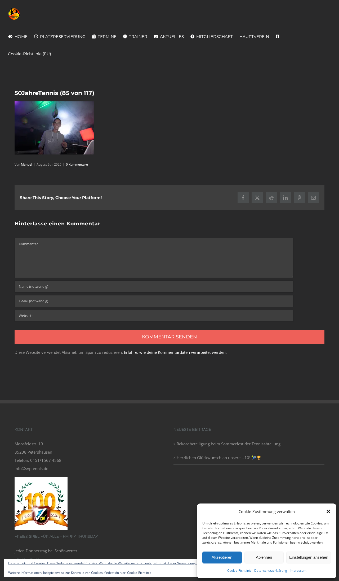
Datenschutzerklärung (270, 570)
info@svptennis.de (31, 468)
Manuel (26, 164)
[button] (328, 511)
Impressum (298, 570)
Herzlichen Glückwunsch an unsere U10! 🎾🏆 (219, 457)
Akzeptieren (222, 557)
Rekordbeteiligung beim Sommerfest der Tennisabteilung (228, 443)
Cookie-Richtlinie (239, 570)
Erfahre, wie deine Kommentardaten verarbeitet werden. (175, 352)
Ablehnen (264, 557)
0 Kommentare (77, 164)
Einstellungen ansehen (308, 557)
